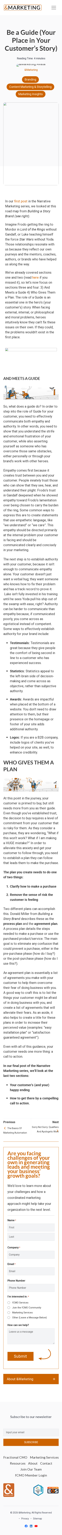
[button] (31, 1379)
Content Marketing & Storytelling (30, 87)
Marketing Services (22, 1312)
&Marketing (31, 69)
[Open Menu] (54, 7)
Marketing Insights (30, 94)
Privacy (25, 1518)
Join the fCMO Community (26, 1307)
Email (11, 1264)
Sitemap (37, 1518)
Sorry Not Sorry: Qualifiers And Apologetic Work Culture (45, 1130)
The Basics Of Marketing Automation (15, 1130)
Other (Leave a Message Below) (29, 1317)
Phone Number (16, 1280)
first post (20, 201)
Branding (30, 79)
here (35, 277)
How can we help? (18, 1325)
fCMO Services (20, 1302)
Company (13, 1247)
